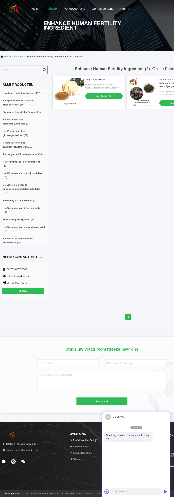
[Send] (165, 491)
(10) (22, 175)
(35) (22, 112)
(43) (21, 163)
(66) (18, 102)
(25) (19, 219)
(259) (18, 144)
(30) (23, 154)
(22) (15, 133)
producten (17, 56)
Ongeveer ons (75, 8)
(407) (22, 93)
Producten (51, 8)
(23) (17, 121)
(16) (24, 229)
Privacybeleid (12, 493)
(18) (21, 188)
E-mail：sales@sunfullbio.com (21, 450)
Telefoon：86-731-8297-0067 (21, 443)
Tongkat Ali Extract (95, 79)
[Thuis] (13, 8)
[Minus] (165, 417)
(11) (20, 200)
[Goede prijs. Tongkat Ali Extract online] (69, 92)
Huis (35, 8)
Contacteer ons (102, 8)
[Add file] (106, 491)
